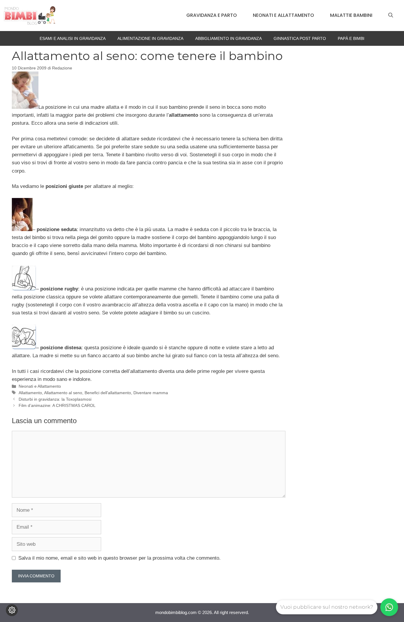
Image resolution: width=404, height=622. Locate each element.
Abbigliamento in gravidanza (228, 38)
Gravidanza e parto (211, 15)
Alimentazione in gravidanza (150, 38)
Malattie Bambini (351, 15)
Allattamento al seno (63, 392)
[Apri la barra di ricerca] (390, 15)
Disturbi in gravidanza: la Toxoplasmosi (55, 399)
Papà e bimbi (351, 38)
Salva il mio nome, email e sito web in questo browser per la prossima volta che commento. (119, 558)
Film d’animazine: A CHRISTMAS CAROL (57, 405)
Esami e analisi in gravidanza (73, 38)
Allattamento (30, 392)
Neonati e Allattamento (283, 15)
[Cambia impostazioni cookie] (12, 610)
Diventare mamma (150, 392)
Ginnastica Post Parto (300, 38)
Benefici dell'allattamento (108, 392)
